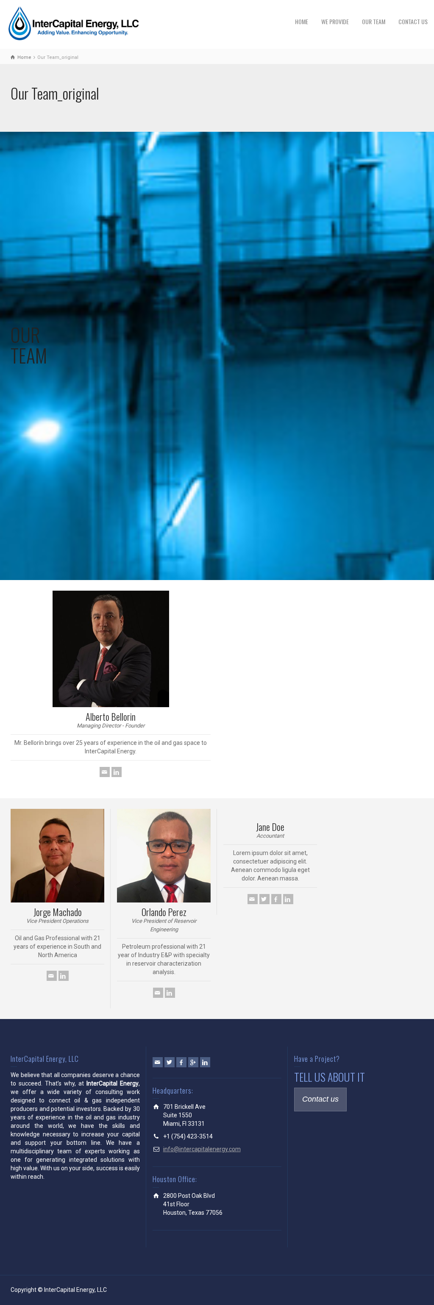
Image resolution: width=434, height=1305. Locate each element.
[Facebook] (276, 899)
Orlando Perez (164, 912)
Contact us (320, 1099)
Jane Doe (270, 826)
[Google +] (193, 1062)
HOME (301, 21)
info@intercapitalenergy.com (202, 1149)
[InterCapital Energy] (74, 22)
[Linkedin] (116, 772)
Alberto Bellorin (111, 716)
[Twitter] (264, 899)
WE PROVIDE (335, 21)
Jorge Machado (57, 912)
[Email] (105, 772)
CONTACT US (413, 21)
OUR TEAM (373, 21)
